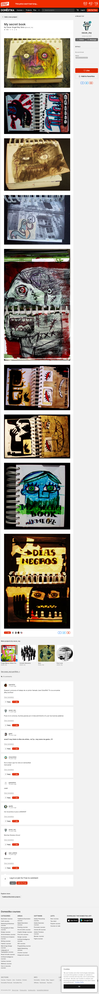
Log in (83, 10)
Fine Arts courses (22, 934)
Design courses (5, 932)
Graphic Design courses (24, 932)
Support (52, 980)
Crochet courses (22, 952)
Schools (24, 980)
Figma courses (38, 938)
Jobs (13, 980)
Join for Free (21, 883)
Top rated (53, 921)
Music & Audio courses (8, 954)
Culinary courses (6, 961)
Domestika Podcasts (6, 982)
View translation (9, 697)
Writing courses (5, 941)
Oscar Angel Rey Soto (20, 27)
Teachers (49, 982)
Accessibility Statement (43, 990)
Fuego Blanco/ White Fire (8, 663)
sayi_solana (13, 853)
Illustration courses (6, 918)
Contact (43, 980)
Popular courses (55, 923)
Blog (47, 980)
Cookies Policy (79, 982)
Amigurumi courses (23, 955)
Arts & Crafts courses (23, 929)
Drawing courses (22, 927)
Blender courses (39, 936)
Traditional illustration (81, 57)
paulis (11, 806)
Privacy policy (23, 990)
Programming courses (24, 946)
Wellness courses (6, 963)
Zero (39, 663)
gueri (10, 733)
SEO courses (21, 943)
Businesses (43, 982)
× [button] (97, 4)
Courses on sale (55, 926)
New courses (54, 918)
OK (79, 986)
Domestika (37, 980)
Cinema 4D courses (40, 929)
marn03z (12, 685)
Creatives (18, 980)
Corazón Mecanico (25, 663)
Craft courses (5, 921)
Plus (34, 10)
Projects (29, 10)
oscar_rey (16, 641)
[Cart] (77, 10)
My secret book (79, 52)
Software (38, 916)
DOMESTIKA (7, 10)
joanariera (12, 783)
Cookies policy (31, 990)
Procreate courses (39, 927)
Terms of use (15, 990)
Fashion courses (6, 943)
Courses (3, 980)
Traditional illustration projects (11, 897)
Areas (19, 916)
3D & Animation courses (8, 934)
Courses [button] (20, 10)
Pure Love (60, 663)
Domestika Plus (17, 982)
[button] (39, 10)
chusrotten (12, 757)
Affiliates (36, 982)
